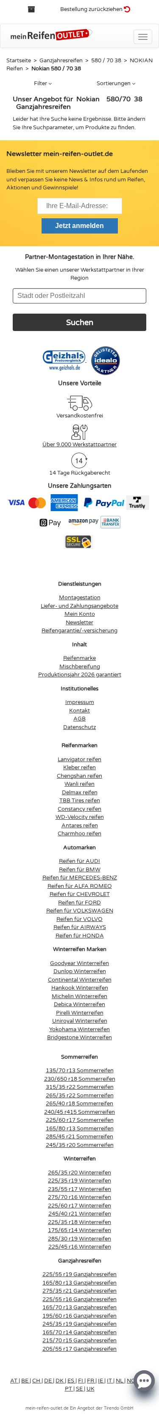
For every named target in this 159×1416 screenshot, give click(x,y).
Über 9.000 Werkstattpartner (79, 444)
